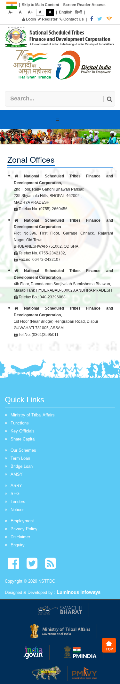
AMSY (17, 474)
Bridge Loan (22, 466)
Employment (22, 520)
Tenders (18, 501)
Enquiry (18, 545)
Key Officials (23, 431)
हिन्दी (78, 12)
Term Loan (20, 458)
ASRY (16, 485)
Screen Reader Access (84, 5)
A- (10, 12)
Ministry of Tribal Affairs (33, 415)
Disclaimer (20, 536)
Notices (18, 509)
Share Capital (23, 439)
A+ (30, 12)
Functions (20, 423)
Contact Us (73, 19)
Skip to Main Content (40, 5)
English (65, 12)
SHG (15, 493)
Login (30, 19)
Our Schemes (23, 450)
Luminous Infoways (78, 592)
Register (49, 19)
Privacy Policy (24, 528)
